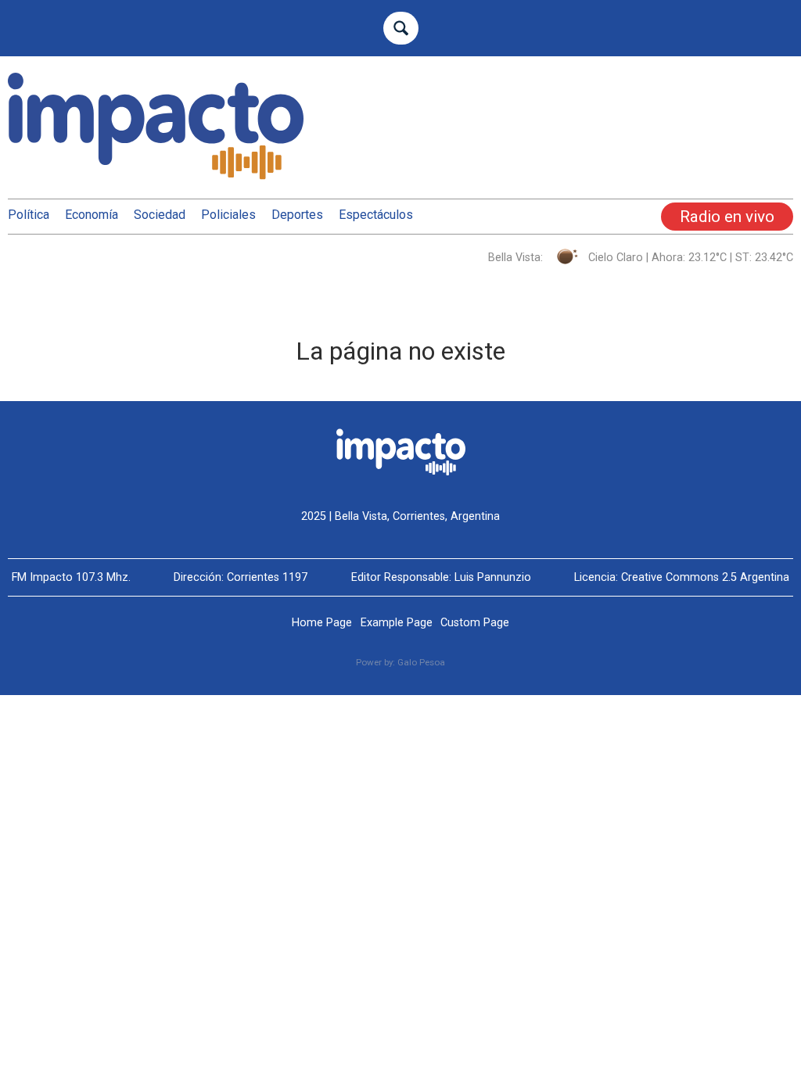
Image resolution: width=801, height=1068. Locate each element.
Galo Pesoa (421, 662)
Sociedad (159, 214)
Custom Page (474, 622)
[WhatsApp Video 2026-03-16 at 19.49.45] (668, 156)
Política (28, 214)
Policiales (228, 214)
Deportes (297, 214)
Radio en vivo (727, 216)
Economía (91, 214)
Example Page (397, 622)
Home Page (322, 622)
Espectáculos (376, 214)
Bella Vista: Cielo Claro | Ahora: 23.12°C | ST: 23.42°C (640, 257)
